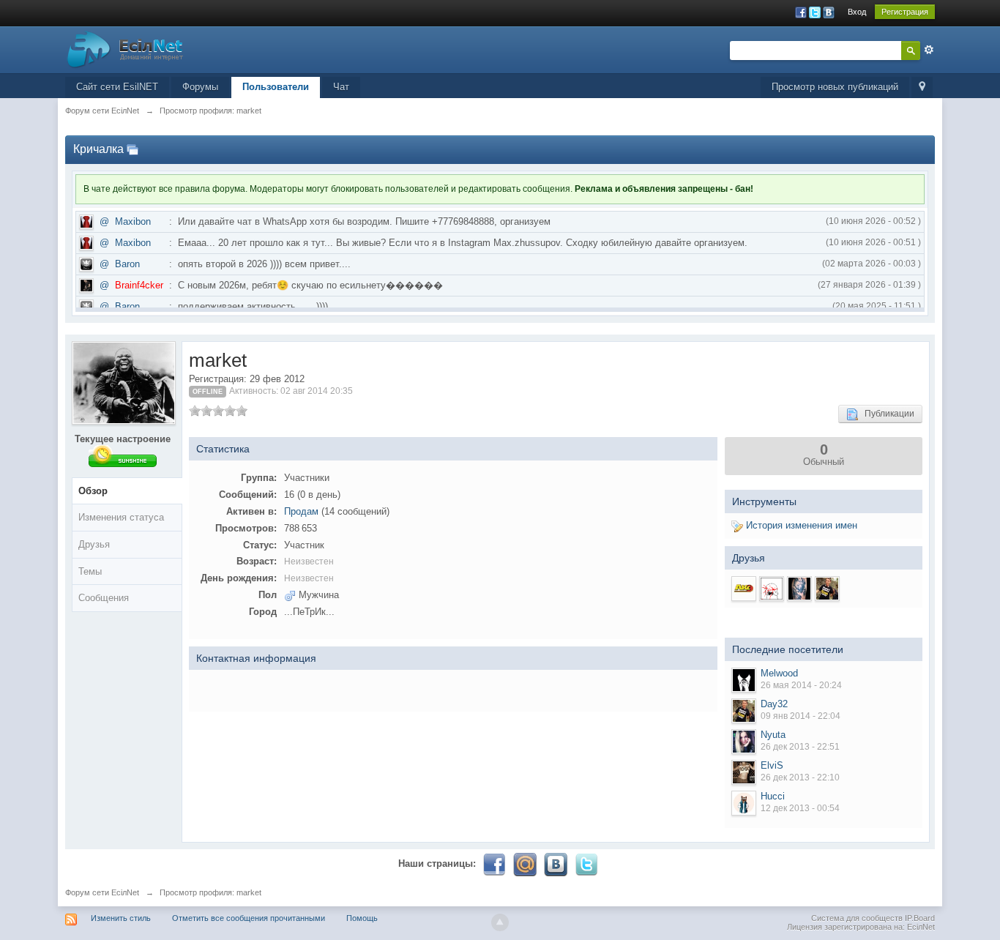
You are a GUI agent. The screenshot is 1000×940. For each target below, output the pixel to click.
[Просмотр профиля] (743, 680)
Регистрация (904, 11)
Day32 (774, 703)
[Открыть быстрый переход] (922, 87)
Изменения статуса (121, 517)
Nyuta (773, 734)
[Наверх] (500, 922)
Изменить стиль (121, 918)
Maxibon (133, 221)
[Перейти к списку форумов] (125, 48)
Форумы (200, 86)
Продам (301, 511)
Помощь (362, 918)
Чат (341, 86)
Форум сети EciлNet (102, 892)
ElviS (772, 765)
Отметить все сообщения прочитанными (248, 918)
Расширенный (929, 50)
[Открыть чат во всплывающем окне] (132, 149)
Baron (127, 263)
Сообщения (103, 597)
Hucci (773, 796)
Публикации (886, 414)
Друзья (94, 544)
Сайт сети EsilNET (117, 86)
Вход (857, 11)
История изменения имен (800, 525)
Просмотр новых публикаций (835, 86)
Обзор (93, 490)
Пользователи (275, 86)
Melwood (779, 673)
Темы (90, 571)
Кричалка (98, 149)
